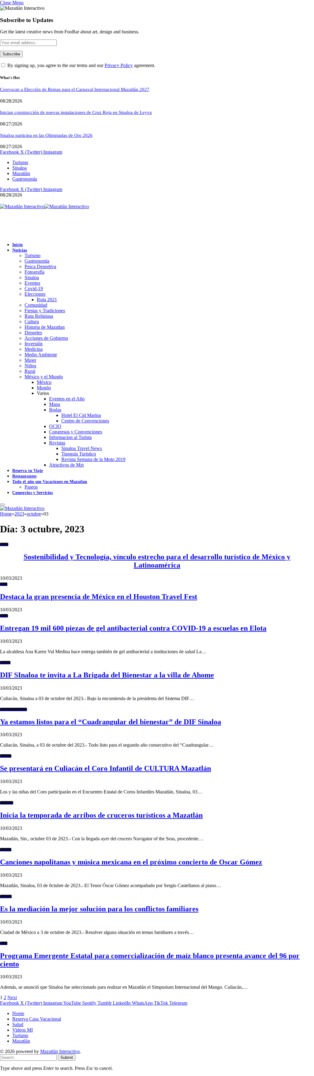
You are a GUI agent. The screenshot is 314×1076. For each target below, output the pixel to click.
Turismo (20, 162)
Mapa (54, 404)
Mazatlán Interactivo (60, 1051)
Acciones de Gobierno (46, 338)
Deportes (33, 332)
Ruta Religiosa (39, 316)
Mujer (30, 360)
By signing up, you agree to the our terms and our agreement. (80, 65)
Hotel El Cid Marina (81, 415)
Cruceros (6, 802)
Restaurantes (24, 476)
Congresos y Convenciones (75, 431)
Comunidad (36, 305)
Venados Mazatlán (13, 709)
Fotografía (34, 272)
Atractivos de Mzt (66, 464)
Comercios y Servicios (32, 492)
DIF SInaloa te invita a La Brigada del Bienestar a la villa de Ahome (107, 675)
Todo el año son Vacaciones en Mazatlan (49, 481)
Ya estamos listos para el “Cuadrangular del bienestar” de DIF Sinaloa (110, 722)
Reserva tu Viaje (27, 470)
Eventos (32, 283)
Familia (6, 896)
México (44, 382)
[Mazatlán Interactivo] (44, 206)
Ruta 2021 (47, 299)
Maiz (3, 943)
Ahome (5, 662)
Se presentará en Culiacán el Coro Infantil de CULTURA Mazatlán (105, 768)
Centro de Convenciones (85, 420)
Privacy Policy (119, 65)
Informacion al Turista (70, 437)
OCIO (55, 426)
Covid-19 (34, 288)
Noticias (19, 250)
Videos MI (22, 1030)
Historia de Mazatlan (45, 327)
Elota (4, 615)
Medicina (34, 349)
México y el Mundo (44, 376)
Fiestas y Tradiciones (45, 310)
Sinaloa (19, 168)
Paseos (31, 486)
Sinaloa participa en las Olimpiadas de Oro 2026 (46, 135)
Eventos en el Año (67, 398)
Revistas (57, 442)
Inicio (17, 244)
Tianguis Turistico (78, 453)
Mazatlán (21, 173)
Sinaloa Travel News (81, 448)
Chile (4, 544)
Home (18, 1013)
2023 (3, 584)
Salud (17, 1024)
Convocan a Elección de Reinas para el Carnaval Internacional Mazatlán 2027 (74, 89)
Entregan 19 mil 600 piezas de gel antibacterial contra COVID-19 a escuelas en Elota (133, 628)
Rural (30, 371)
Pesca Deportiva (40, 266)
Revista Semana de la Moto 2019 (93, 459)
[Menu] (2, 504)
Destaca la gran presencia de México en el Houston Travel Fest (98, 597)
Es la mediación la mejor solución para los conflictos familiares (99, 909)
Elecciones (35, 294)
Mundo (44, 387)
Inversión (34, 343)
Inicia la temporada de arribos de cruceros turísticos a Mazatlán (101, 815)
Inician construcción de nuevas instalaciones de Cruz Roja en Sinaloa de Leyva (76, 112)
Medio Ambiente (41, 354)
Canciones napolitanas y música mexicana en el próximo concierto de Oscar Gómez (131, 862)
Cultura (32, 321)
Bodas (55, 409)
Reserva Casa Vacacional (36, 1019)
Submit (66, 1057)
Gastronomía (24, 179)
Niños (30, 365)
